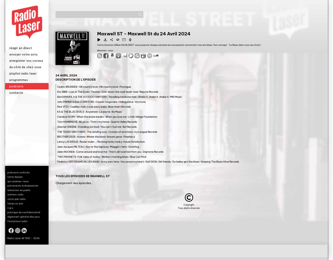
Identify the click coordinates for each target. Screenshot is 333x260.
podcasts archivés (18, 172)
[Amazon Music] (113, 57)
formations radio (17, 221)
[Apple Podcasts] (119, 57)
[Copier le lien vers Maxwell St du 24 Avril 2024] (111, 39)
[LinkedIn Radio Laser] (24, 232)
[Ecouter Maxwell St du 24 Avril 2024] (99, 39)
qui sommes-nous (18, 181)
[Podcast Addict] (138, 57)
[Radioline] (144, 57)
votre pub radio (16, 199)
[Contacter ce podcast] (124, 39)
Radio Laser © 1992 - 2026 (23, 238)
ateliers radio (15, 194)
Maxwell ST (110, 34)
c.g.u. (10, 207)
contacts (16, 92)
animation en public (19, 190)
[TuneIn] (156, 57)
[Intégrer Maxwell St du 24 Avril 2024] (117, 39)
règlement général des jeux (23, 216)
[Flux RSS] (100, 57)
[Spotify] (150, 57)
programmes (18, 80)
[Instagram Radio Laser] (18, 232)
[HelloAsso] (131, 57)
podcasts (16, 86)
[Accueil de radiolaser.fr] (27, 44)
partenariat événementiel (22, 185)
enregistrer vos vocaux (26, 60)
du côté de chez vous (25, 67)
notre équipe (15, 176)
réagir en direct (20, 48)
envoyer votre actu (23, 54)
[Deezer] (125, 57)
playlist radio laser (23, 73)
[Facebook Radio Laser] (11, 232)
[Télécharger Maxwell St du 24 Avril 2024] (105, 39)
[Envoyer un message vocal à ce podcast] (130, 39)
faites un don (15, 203)
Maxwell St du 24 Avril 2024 (159, 34)
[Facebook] (106, 57)
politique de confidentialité (23, 212)
